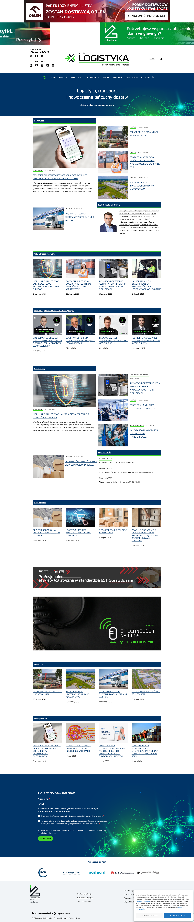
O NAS (106, 77)
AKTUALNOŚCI (57, 77)
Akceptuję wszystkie (177, 915)
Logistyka (133, 127)
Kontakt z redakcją (84, 894)
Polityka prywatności (132, 891)
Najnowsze (39, 121)
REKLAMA (117, 77)
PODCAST (145, 77)
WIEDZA (75, 77)
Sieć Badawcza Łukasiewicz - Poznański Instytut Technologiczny (56, 918)
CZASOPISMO (132, 77)
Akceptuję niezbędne (149, 915)
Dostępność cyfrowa (131, 894)
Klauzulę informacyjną (58, 830)
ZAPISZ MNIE (45, 839)
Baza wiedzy (39, 369)
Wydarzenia (104, 452)
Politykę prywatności (76, 830)
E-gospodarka (38, 170)
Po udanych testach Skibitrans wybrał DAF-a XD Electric (79, 217)
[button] (66, 77)
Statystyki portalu (84, 901)
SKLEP (152, 59)
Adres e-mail (43, 799)
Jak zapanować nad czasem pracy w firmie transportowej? (144, 433)
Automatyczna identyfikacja (139, 375)
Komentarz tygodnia (109, 204)
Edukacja (133, 152)
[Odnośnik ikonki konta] (161, 59)
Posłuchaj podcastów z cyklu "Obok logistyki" (54, 311)
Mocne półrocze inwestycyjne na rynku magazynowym (142, 185)
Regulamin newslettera (98, 830)
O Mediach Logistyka (85, 898)
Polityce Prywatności (143, 901)
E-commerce (40, 503)
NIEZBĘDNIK (91, 77)
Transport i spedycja (137, 425)
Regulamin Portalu (131, 898)
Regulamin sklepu (131, 902)
